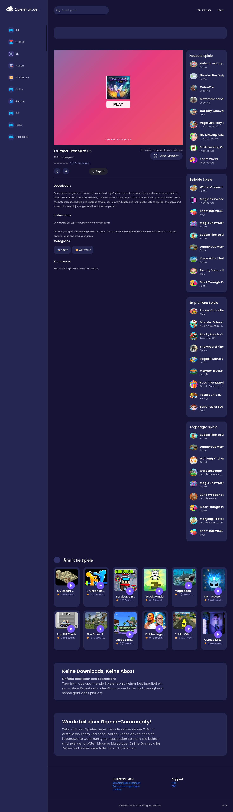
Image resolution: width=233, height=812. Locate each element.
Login (220, 10)
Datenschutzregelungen (126, 786)
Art (17, 113)
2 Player (20, 42)
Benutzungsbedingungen (126, 782)
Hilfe (174, 782)
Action (20, 65)
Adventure (22, 77)
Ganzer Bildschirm (169, 155)
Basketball (22, 137)
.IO (17, 30)
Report (100, 171)
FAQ (174, 786)
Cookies (117, 789)
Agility (19, 89)
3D (17, 54)
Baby (19, 125)
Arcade (20, 101)
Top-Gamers (203, 10)
